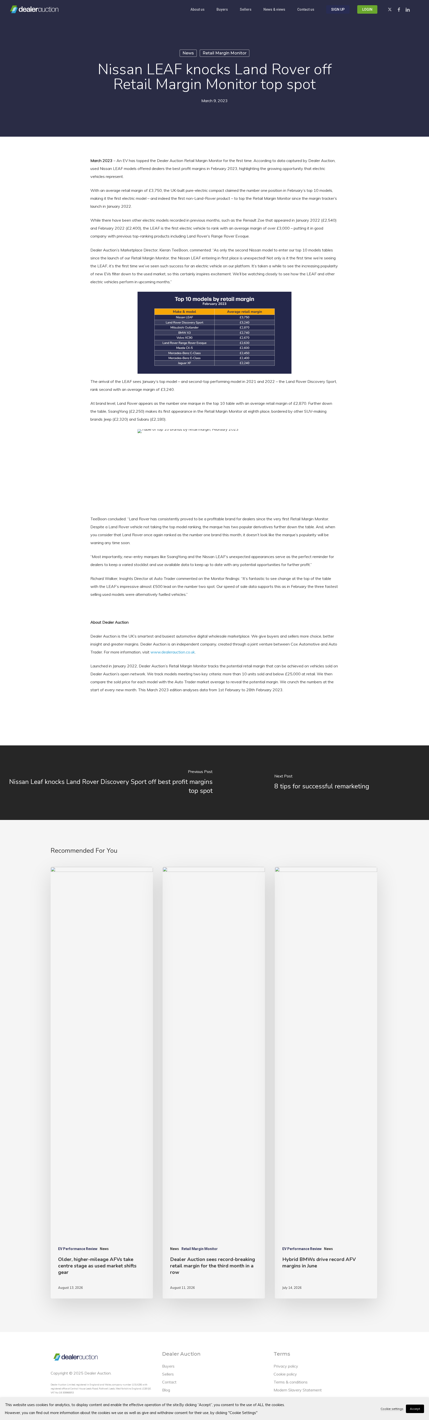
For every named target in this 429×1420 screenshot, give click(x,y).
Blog (166, 1389)
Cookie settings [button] (392, 1409)
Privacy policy (286, 1366)
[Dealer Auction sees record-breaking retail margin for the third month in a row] (214, 1082)
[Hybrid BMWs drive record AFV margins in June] (326, 1082)
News (188, 53)
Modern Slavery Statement (298, 1389)
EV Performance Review (77, 1249)
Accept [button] (415, 1409)
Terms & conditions (291, 1381)
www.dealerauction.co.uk (172, 651)
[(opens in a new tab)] (107, 782)
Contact (169, 1381)
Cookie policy (285, 1374)
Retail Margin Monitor (225, 53)
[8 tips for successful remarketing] (321, 782)
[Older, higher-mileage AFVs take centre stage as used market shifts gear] (102, 1082)
